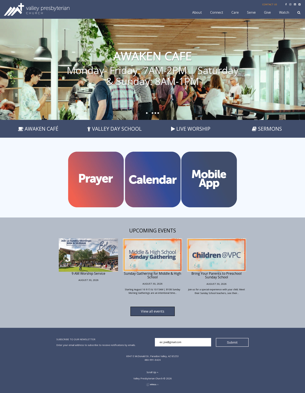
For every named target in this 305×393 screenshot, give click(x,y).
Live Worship (193, 128)
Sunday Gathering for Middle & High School (152, 275)
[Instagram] (290, 4)
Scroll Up (152, 372)
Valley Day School (117, 128)
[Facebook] (286, 4)
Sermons (270, 128)
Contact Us (269, 4)
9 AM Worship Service (88, 273)
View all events (152, 311)
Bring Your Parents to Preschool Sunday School (216, 275)
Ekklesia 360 (152, 384)
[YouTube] (295, 4)
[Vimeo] (299, 4)
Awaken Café (41, 128)
